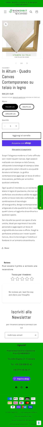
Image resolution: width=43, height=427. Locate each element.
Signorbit (14, 412)
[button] (5, 12)
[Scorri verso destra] (27, 63)
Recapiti (34, 424)
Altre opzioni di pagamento (21, 149)
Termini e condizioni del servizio (23, 420)
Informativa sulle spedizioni (18, 424)
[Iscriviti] (35, 335)
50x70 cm (27, 107)
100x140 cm (10, 114)
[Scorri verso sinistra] (16, 63)
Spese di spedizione (19, 97)
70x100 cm (10, 107)
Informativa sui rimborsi (29, 412)
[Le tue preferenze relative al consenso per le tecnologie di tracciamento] (39, 423)
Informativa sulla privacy (22, 416)
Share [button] (6, 248)
